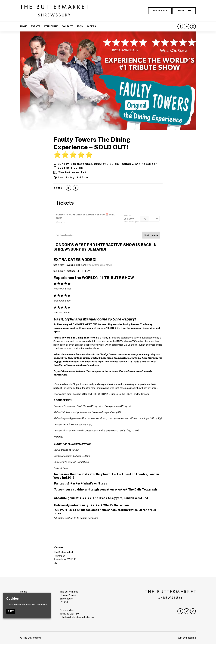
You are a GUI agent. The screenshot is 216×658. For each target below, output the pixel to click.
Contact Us (184, 10)
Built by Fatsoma (186, 637)
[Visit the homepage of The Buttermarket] (54, 10)
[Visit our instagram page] (193, 26)
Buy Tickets (160, 10)
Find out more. (39, 604)
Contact (67, 26)
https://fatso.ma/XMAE (100, 265)
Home (23, 26)
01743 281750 (70, 613)
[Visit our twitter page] (186, 26)
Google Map (67, 610)
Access (91, 26)
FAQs (80, 26)
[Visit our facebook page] (180, 26)
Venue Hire (51, 26)
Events (35, 26)
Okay (11, 611)
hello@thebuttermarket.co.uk (78, 617)
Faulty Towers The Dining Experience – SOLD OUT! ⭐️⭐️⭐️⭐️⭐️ (91, 147)
